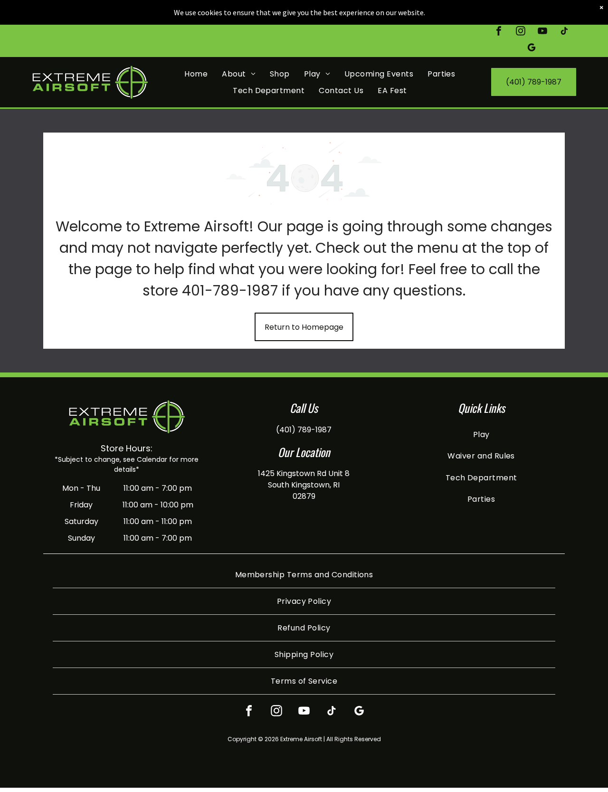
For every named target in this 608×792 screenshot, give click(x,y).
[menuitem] (196, 73)
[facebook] (499, 32)
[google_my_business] (531, 48)
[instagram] (520, 32)
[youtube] (542, 32)
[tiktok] (564, 32)
